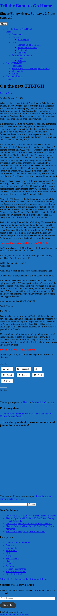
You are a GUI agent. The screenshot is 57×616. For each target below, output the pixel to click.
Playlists (15, 37)
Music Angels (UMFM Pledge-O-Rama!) (31, 68)
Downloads (17, 34)
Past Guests (17, 66)
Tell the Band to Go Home (26, 5)
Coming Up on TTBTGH (30, 45)
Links (8, 553)
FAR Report (23, 39)
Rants (8, 563)
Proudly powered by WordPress (14, 614)
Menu (3, 24)
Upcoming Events (14, 76)
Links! (21, 58)
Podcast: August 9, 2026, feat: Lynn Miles (25, 531)
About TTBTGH (14, 63)
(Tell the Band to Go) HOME (19, 29)
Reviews (22, 60)
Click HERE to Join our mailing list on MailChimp (23, 579)
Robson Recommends (22, 55)
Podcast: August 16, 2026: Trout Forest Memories (29, 523)
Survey (15, 73)
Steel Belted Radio (14, 574)
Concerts (22, 52)
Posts (8, 31)
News (14, 42)
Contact (9, 79)
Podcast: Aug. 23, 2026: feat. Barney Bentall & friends (31, 515)
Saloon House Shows (27, 47)
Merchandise (18, 71)
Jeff (52, 402)
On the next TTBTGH (12, 413)
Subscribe (7, 605)
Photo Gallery (24, 50)
